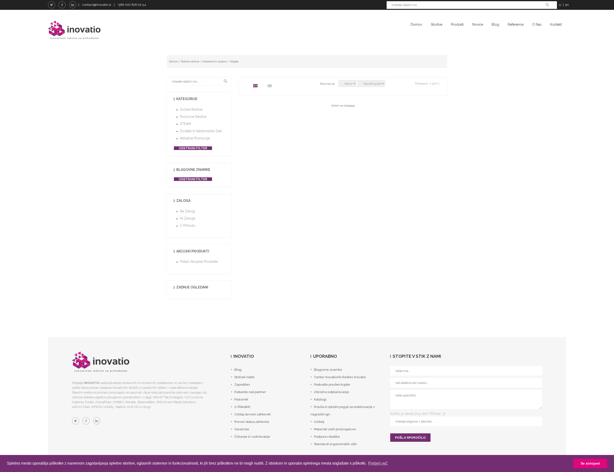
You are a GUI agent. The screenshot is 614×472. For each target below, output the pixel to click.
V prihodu (187, 225)
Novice (477, 24)
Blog (495, 24)
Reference (516, 24)
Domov (416, 24)
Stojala (234, 61)
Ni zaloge (187, 218)
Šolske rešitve (190, 61)
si (560, 5)
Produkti (457, 24)
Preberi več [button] (378, 463)
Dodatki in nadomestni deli (201, 131)
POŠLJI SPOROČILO (410, 437)
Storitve (436, 24)
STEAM (185, 124)
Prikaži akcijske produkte (199, 261)
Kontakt (556, 24)
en (567, 5)
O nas (537, 24)
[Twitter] (51, 4)
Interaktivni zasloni (214, 61)
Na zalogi (187, 211)
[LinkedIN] (72, 4)
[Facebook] (62, 4)
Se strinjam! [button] (590, 463)
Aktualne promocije (195, 138)
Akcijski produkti (192, 251)
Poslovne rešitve (193, 117)
